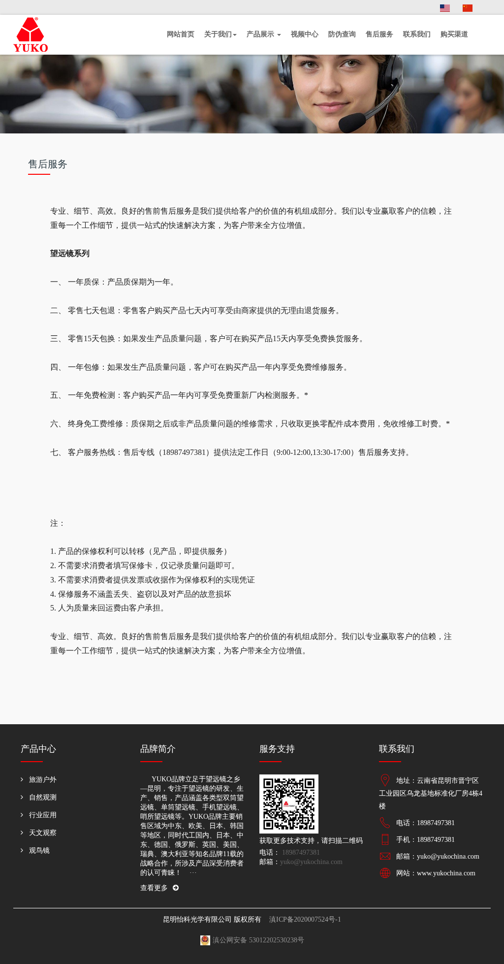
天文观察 (43, 832)
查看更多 (154, 888)
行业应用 (43, 815)
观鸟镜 (39, 850)
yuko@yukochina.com (311, 862)
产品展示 (261, 34)
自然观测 (43, 797)
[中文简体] (467, 7)
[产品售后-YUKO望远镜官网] (38, 34)
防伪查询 (342, 34)
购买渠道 (454, 34)
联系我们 (417, 34)
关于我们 (218, 34)
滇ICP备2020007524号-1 (305, 919)
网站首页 (180, 34)
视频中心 (304, 34)
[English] (445, 7)
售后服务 (379, 34)
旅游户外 (43, 779)
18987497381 (300, 852)
